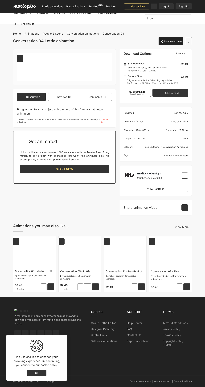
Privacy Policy (171, 329)
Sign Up (184, 6)
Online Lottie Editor (103, 323)
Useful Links (99, 335)
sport (185, 155)
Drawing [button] (43, 12)
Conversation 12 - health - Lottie (125, 271)
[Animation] (34, 252)
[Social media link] (17, 333)
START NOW (64, 169)
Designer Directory (103, 329)
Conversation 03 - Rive (165, 271)
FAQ (129, 329)
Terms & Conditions (175, 323)
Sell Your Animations (104, 341)
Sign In (166, 6)
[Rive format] (87, 287)
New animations (162, 381)
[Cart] (154, 6)
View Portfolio (155, 188)
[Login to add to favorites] (189, 41)
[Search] (188, 18)
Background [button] (22, 12)
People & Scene (53, 33)
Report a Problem (138, 341)
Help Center (134, 323)
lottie (172, 155)
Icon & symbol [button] (107, 12)
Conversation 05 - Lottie (75, 271)
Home (17, 33)
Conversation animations (83, 33)
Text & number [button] (23, 24)
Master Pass (138, 6)
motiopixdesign (24, 275)
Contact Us (134, 335)
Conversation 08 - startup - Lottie (34, 271)
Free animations (183, 381)
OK (37, 372)
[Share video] (184, 207)
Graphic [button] (60, 12)
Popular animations (140, 381)
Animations (32, 33)
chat (166, 155)
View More (182, 227)
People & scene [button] (81, 12)
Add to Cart (171, 93)
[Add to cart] (50, 287)
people (179, 155)
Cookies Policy (172, 335)
